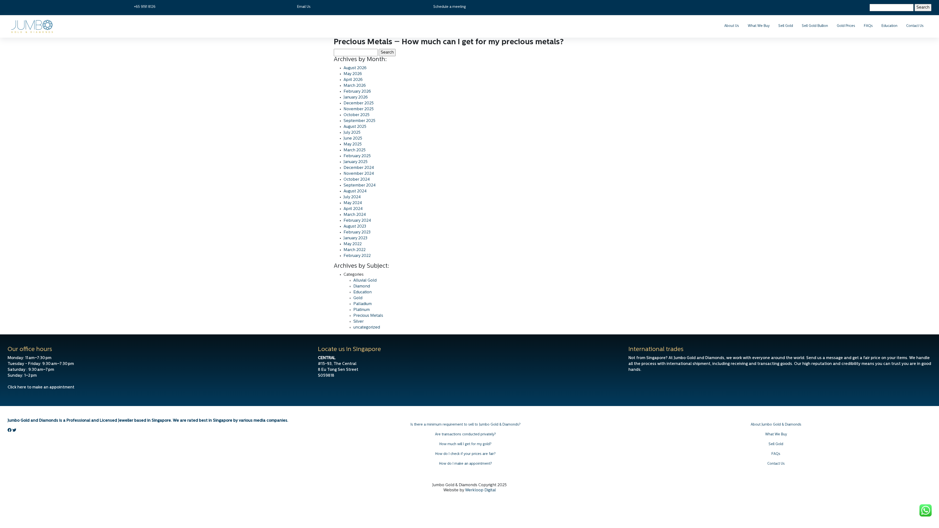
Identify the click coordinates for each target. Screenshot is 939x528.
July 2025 (352, 133)
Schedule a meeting (449, 7)
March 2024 (355, 215)
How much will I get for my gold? (465, 444)
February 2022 (357, 256)
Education (889, 26)
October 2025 (356, 115)
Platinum (361, 310)
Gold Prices (846, 26)
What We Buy (759, 26)
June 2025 (353, 139)
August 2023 (355, 227)
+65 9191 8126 (145, 7)
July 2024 (352, 197)
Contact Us (915, 26)
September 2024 (360, 185)
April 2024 (353, 209)
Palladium (362, 304)
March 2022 (355, 250)
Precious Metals (368, 316)
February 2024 (357, 221)
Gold (357, 298)
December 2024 (359, 168)
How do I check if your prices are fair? (465, 454)
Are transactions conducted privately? (465, 434)
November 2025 (359, 109)
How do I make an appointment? (465, 464)
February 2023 (357, 232)
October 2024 (357, 180)
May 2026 (353, 74)
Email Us (304, 7)
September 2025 (359, 121)
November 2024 (359, 174)
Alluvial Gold (365, 281)
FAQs (868, 26)
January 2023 (355, 238)
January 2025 (356, 162)
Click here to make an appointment (41, 387)
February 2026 (357, 92)
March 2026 (355, 86)
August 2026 (355, 68)
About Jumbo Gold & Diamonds (776, 425)
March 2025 (355, 150)
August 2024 (355, 191)
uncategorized (366, 328)
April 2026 (353, 80)
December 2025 (359, 103)
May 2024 (353, 203)
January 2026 (356, 97)
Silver (358, 322)
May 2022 (353, 244)
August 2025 (355, 127)
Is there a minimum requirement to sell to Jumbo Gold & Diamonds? (466, 425)
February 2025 (357, 156)
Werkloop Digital (480, 490)
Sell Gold (785, 26)
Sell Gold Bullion (815, 26)
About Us (731, 26)
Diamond (361, 286)
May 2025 (353, 144)
